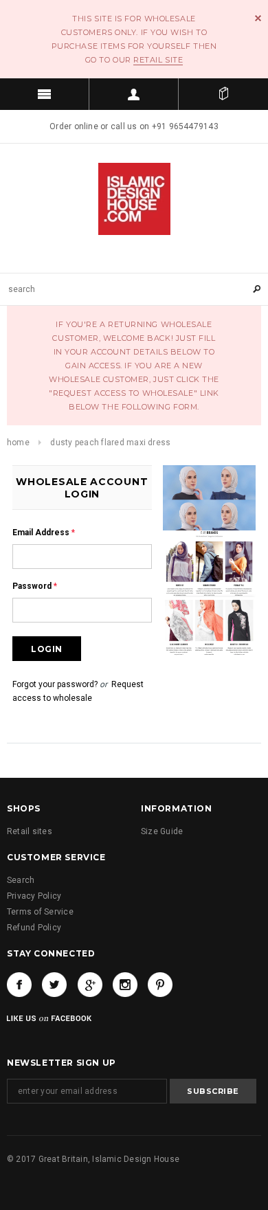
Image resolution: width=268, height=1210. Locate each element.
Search (20, 880)
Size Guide (162, 831)
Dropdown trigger (134, 94)
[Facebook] (19, 984)
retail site (158, 60)
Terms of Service (40, 912)
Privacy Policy (34, 896)
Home (18, 442)
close (258, 18)
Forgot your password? (55, 684)
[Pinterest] (160, 984)
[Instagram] (125, 984)
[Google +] (90, 984)
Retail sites (29, 831)
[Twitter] (54, 984)
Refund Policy (34, 927)
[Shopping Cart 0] (223, 94)
